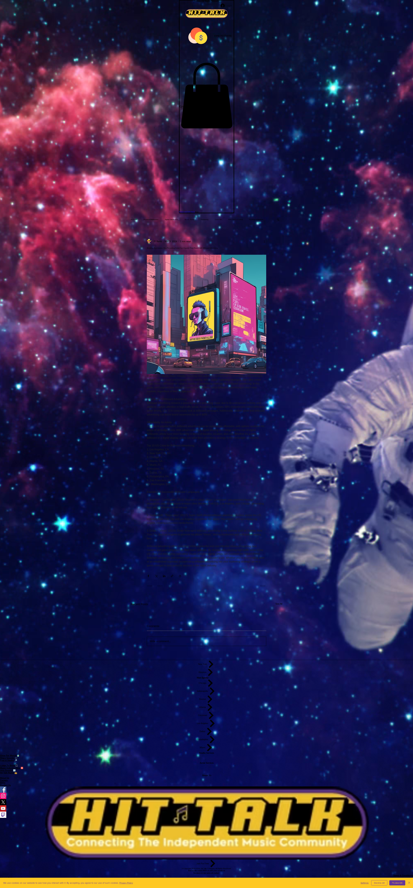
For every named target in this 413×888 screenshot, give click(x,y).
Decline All (379, 883)
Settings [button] (365, 883)
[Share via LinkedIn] (164, 575)
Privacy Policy (126, 883)
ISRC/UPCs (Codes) (235, 219)
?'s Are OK (397, 883)
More (251, 219)
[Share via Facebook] (148, 575)
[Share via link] (172, 575)
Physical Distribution (151, 219)
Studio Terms (189, 219)
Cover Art (218, 219)
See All (278, 603)
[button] (206, 95)
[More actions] (264, 241)
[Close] (409, 882)
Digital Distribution (171, 219)
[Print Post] (179, 575)
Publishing (204, 219)
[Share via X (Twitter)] (156, 575)
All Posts (134, 219)
